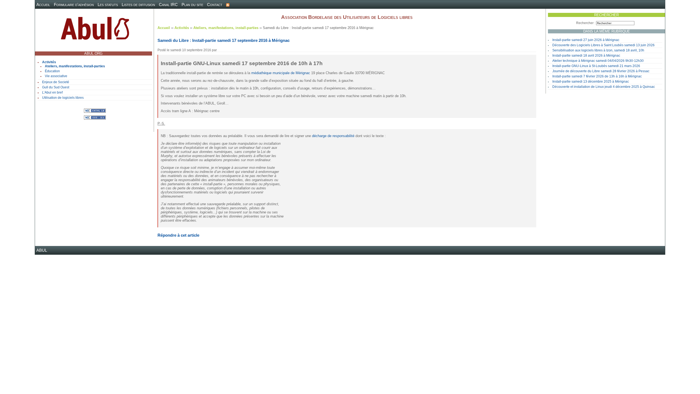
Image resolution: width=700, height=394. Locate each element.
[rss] (227, 4)
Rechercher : (585, 23)
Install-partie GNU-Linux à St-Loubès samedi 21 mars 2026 (596, 66)
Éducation (52, 71)
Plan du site (192, 4)
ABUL (41, 250)
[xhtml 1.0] (95, 110)
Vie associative (56, 76)
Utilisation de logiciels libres (63, 97)
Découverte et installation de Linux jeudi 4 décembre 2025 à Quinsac (603, 86)
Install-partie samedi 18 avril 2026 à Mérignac (586, 55)
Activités (49, 62)
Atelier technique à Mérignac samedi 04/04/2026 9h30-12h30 (598, 60)
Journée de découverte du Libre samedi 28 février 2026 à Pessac (600, 71)
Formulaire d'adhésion (74, 4)
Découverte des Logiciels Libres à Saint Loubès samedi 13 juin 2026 (603, 45)
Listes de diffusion (138, 4)
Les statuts (108, 4)
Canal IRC (168, 4)
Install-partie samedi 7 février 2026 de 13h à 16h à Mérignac (597, 76)
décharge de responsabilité (333, 136)
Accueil (43, 4)
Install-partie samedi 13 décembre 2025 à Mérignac (590, 81)
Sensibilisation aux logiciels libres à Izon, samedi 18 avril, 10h (598, 50)
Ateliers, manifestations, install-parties (75, 66)
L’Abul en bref (52, 92)
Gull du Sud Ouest (55, 87)
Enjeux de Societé (55, 82)
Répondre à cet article (178, 235)
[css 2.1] (95, 117)
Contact (214, 4)
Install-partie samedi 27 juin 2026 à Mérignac (585, 40)
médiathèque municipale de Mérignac (280, 73)
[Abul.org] (95, 30)
